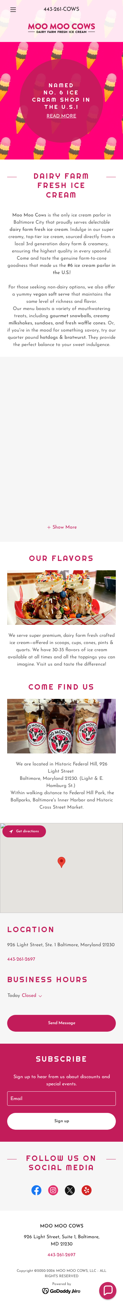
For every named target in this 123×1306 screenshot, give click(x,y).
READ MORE (61, 116)
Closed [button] (29, 995)
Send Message (61, 1023)
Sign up (61, 1121)
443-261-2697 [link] (21, 959)
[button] (15, 10)
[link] (61, 28)
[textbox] (61, 1098)
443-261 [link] (52, 9)
